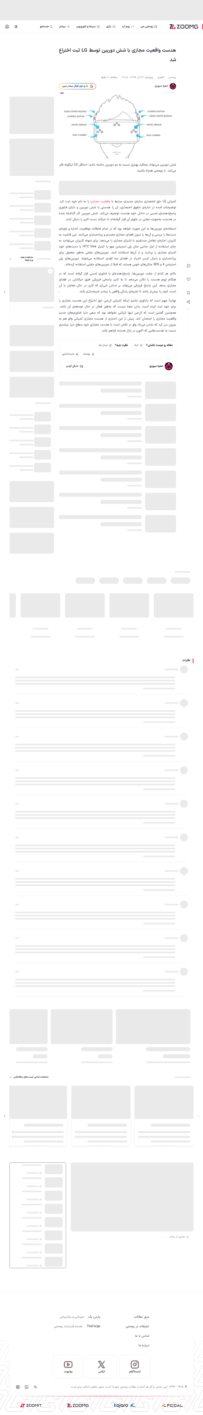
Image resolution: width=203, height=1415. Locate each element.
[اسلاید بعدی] (5, 292)
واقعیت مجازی (100, 201)
